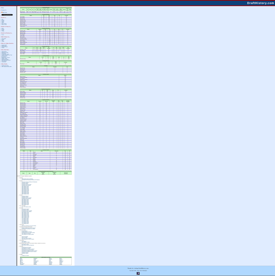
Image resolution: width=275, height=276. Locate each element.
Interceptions (24, 241)
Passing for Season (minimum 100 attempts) (29, 181)
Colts (35, 260)
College (3, 21)
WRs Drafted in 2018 (25, 216)
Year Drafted (4, 38)
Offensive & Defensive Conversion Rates (29, 225)
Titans (61, 263)
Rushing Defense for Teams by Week (28, 232)
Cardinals (21, 264)
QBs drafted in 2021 (25, 187)
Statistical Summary (5, 59)
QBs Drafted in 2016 (25, 192)
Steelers (61, 261)
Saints (61, 260)
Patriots (50, 263)
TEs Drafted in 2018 (25, 222)
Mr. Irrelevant (4, 56)
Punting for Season (25, 252)
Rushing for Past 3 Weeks (26, 198)
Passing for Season (25, 182)
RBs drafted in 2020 (25, 202)
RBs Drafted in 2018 (25, 203)
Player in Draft (4, 24)
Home (3, 7)
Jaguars (50, 259)
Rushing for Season (25, 196)
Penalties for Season (25, 255)
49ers (21, 258)
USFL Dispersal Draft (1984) (7, 66)
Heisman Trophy (4, 55)
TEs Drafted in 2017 (25, 223)
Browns (21, 262)
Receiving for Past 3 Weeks (26, 211)
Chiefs (35, 259)
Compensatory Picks (5, 54)
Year (2, 19)
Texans (61, 262)
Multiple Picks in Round (6, 57)
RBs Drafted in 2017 (25, 204)
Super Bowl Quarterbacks (6, 60)
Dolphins (35, 262)
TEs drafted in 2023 (25, 218)
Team (3, 22)
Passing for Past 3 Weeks (26, 185)
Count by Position (5, 46)
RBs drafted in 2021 (25, 201)
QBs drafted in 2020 (25, 188)
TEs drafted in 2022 (25, 219)
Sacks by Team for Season (26, 238)
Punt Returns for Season (26, 248)
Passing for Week (25, 183)
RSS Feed (5, 12)
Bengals (21, 260)
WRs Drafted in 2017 (25, 217)
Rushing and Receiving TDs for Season (29, 227)
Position (3, 20)
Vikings (61, 264)
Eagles (35, 263)
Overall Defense (24, 230)
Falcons (35, 264)
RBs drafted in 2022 (25, 200)
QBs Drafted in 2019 (25, 189)
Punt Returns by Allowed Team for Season (29, 251)
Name (3, 28)
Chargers (35, 258)
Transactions (4, 61)
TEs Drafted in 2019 (25, 221)
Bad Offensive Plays (25, 244)
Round (3, 34)
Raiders (50, 264)
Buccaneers (22, 263)
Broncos (21, 261)
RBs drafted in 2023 (25, 199)
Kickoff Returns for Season (26, 247)
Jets (50, 260)
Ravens (61, 259)
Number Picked (4, 45)
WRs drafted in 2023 (25, 212)
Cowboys (35, 261)
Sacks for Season (25, 236)
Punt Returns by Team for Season (28, 249)
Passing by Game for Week (26, 184)
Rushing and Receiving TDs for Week (28, 228)
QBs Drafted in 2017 (25, 191)
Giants (50, 258)
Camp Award (4, 53)
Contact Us (4, 10)
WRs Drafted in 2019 (25, 215)
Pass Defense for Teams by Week (28, 234)
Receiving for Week (25, 209)
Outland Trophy (4, 58)
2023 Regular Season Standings (27, 178)
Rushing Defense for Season (27, 231)
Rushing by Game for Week (26, 197)
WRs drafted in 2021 (25, 214)
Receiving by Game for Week (27, 210)
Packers (50, 261)
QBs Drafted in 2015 (25, 193)
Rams (61, 258)
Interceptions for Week (26, 242)
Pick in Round (4, 23)
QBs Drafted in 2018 (25, 190)
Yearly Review (4, 51)
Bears (21, 259)
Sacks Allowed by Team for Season (28, 239)
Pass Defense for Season (26, 233)
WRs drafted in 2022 (25, 213)
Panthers (50, 262)
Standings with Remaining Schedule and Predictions (31, 179)
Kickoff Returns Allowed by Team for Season (29, 250)
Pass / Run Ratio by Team (26, 206)
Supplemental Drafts (5, 65)
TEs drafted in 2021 (25, 220)
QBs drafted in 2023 (25, 186)
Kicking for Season (25, 253)
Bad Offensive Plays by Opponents (28, 245)
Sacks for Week (24, 237)
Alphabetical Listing (5, 52)
